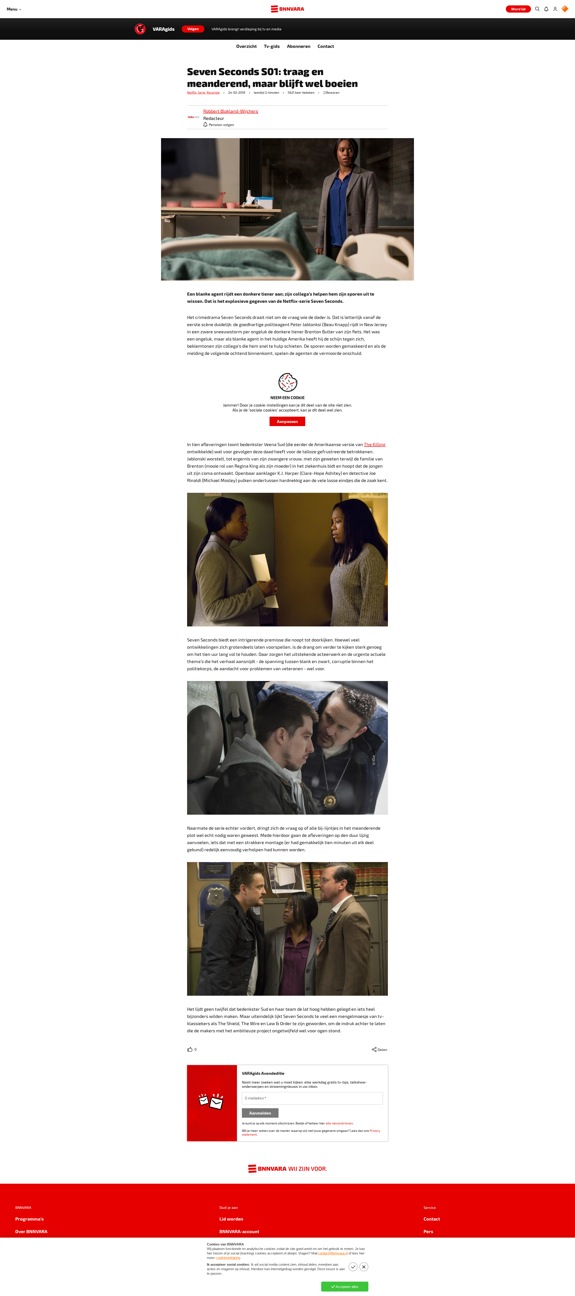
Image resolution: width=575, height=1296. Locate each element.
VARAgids (164, 29)
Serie (202, 92)
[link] (193, 117)
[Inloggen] (555, 9)
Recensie (213, 92)
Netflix (192, 92)
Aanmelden (260, 1112)
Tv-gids (272, 46)
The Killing (374, 444)
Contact (326, 46)
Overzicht (246, 46)
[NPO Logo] (565, 9)
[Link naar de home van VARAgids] (140, 29)
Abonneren (298, 46)
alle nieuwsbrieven (339, 1123)
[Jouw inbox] (546, 9)
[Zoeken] (537, 9)
